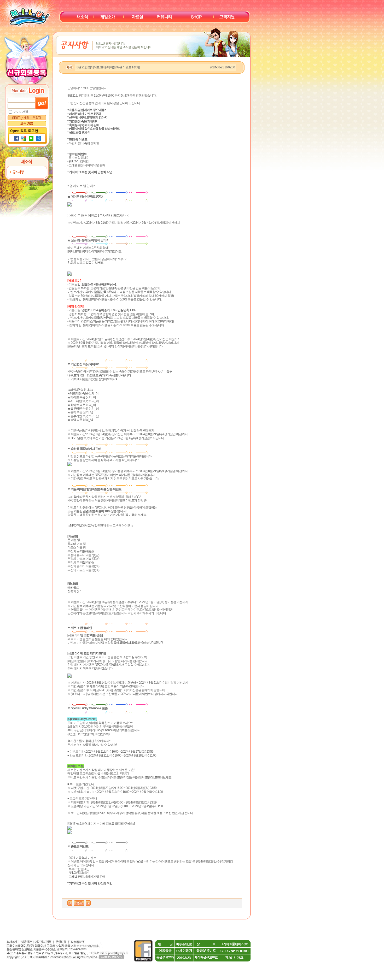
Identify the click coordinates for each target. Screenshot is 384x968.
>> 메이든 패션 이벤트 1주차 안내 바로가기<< (98, 215)
